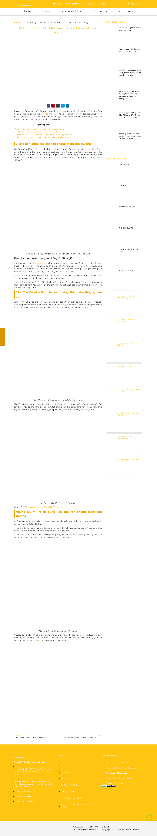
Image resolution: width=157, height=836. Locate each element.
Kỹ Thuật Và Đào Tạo (71, 11)
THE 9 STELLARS (126, 228)
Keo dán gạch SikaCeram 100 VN (128, 461)
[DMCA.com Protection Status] (109, 787)
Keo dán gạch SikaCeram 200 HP (128, 344)
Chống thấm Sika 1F (125, 366)
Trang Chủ (57, 4)
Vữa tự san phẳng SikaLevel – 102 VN (129, 390)
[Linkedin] (26, 831)
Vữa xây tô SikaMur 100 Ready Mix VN (127, 320)
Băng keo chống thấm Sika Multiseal (129, 414)
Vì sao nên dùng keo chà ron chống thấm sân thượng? (40, 129)
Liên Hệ (101, 4)
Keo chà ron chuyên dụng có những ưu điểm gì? (40, 132)
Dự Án (47, 11)
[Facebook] (20, 824)
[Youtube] (26, 824)
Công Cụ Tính (100, 11)
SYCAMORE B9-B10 (127, 207)
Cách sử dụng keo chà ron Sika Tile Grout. (44, 507)
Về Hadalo (28, 11)
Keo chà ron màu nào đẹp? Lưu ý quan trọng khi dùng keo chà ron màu (130, 72)
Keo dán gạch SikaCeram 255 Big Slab (128, 297)
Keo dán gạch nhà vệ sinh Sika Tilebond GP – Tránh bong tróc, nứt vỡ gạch (129, 115)
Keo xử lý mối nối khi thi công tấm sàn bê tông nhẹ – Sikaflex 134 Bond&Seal (130, 136)
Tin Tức (89, 4)
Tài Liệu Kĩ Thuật (126, 11)
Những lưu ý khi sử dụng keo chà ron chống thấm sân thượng (43, 137)
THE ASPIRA (124, 164)
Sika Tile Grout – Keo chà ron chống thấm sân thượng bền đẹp (43, 135)
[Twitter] (32, 824)
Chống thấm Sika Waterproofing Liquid (126, 437)
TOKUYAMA (123, 186)
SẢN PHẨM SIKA (74, 4)
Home (17, 23)
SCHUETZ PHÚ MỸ (126, 270)
